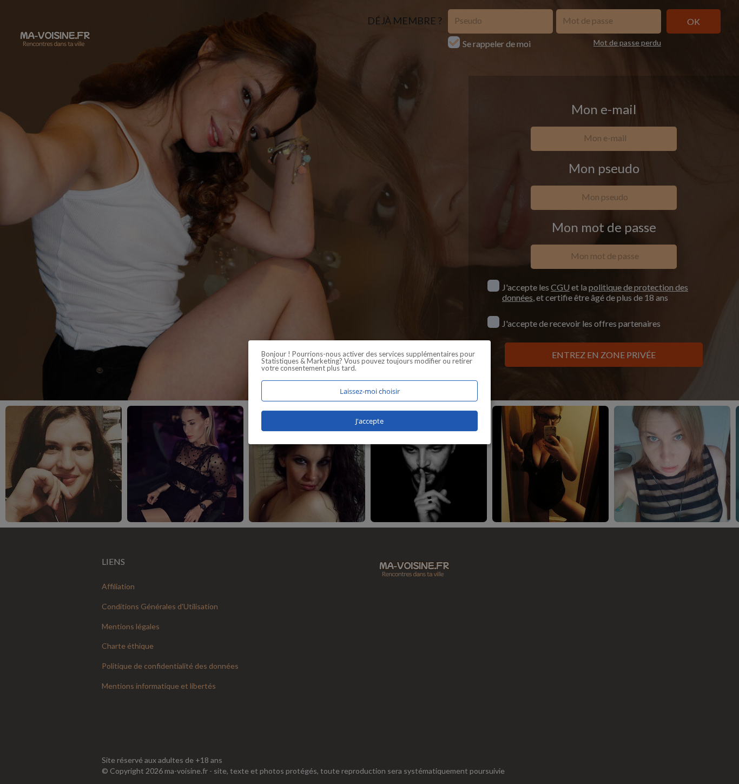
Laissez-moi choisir (370, 391)
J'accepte (369, 421)
